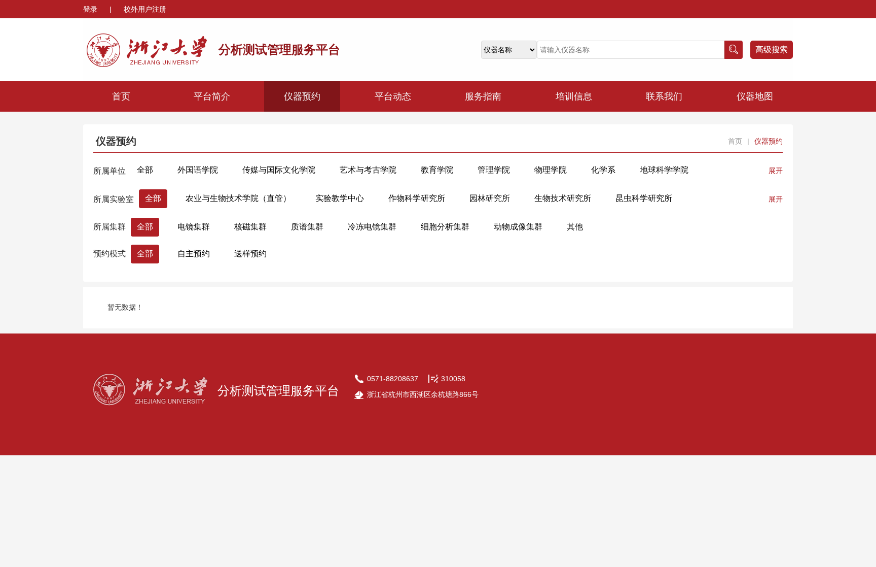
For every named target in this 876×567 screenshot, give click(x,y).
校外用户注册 (145, 9)
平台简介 (212, 96)
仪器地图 (755, 96)
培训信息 (574, 96)
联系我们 (664, 96)
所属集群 (109, 226)
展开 (776, 170)
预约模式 (109, 253)
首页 (121, 96)
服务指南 (483, 96)
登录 (91, 9)
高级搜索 (771, 49)
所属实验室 (113, 199)
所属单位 (109, 170)
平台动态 (393, 96)
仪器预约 (302, 96)
